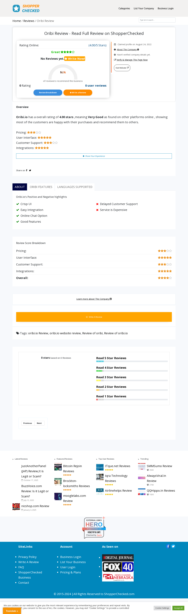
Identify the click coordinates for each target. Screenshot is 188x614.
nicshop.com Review (35, 506)
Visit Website (121, 68)
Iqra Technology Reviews (116, 478)
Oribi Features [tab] (41, 187)
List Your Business (73, 562)
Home (16, 21)
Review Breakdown (48, 92)
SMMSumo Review (159, 466)
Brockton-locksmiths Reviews (76, 483)
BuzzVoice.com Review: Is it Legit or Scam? (35, 491)
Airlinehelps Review (118, 491)
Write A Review (95, 317)
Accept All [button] (178, 608)
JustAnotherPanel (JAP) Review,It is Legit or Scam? (33, 471)
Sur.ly (99, 535)
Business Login (166, 8)
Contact (23, 583)
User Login (67, 567)
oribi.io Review (38, 333)
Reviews (28, 21)
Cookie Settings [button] (162, 608)
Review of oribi (92, 333)
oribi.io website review (65, 333)
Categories (124, 8)
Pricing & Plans (70, 572)
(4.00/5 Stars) (97, 45)
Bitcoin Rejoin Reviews (72, 468)
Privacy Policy (27, 557)
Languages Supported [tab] (74, 187)
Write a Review (79, 92)
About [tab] (20, 187)
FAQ (21, 567)
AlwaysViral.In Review (156, 478)
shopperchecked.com (94, 529)
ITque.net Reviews (117, 466)
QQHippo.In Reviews (161, 491)
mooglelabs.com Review (74, 498)
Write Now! (76, 59)
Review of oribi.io (116, 333)
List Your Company (144, 8)
